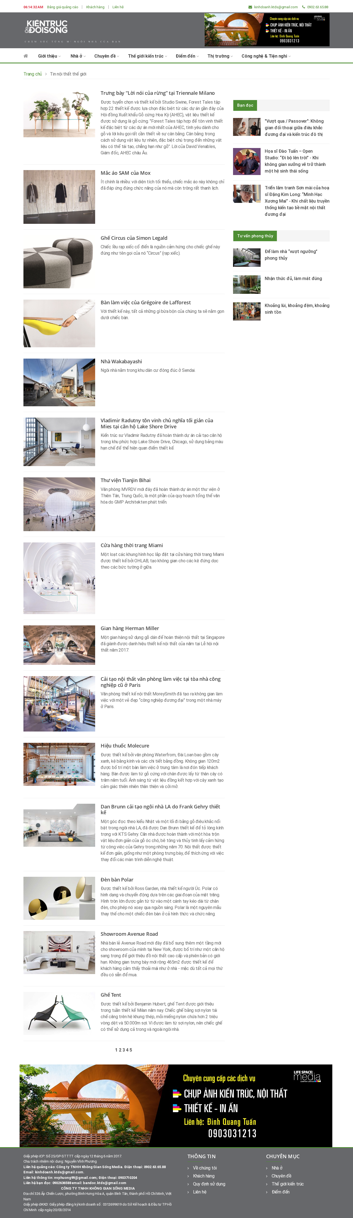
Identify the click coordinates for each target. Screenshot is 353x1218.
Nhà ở (77, 56)
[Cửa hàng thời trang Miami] (62, 578)
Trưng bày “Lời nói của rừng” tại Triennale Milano (158, 93)
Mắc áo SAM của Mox (125, 173)
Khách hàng (95, 7)
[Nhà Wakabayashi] (62, 382)
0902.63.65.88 (317, 7)
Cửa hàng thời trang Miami (132, 545)
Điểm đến (186, 56)
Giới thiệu (48, 56)
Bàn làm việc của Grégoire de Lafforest (146, 302)
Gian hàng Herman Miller (130, 628)
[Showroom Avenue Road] (62, 952)
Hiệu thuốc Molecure (125, 745)
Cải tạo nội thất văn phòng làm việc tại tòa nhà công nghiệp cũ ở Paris (161, 682)
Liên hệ (118, 7)
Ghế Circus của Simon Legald (134, 238)
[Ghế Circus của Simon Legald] (62, 261)
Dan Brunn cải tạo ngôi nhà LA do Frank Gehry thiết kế (160, 809)
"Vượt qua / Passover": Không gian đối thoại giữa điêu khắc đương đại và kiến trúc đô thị (294, 128)
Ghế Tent (111, 994)
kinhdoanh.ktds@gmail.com (275, 7)
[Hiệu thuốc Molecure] (62, 764)
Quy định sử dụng (209, 1184)
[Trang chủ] (25, 58)
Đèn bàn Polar (117, 879)
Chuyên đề (105, 56)
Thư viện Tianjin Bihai (126, 480)
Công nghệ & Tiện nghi (265, 56)
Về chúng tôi (204, 1168)
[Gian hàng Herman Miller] (62, 644)
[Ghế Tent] (62, 1013)
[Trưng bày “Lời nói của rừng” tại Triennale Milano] (62, 113)
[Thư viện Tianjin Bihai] (62, 504)
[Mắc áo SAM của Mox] (62, 196)
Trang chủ (32, 74)
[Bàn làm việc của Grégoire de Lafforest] (62, 323)
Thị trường (218, 56)
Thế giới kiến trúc (146, 56)
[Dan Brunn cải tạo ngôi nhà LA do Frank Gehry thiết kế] (62, 824)
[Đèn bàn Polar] (62, 897)
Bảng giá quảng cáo (62, 7)
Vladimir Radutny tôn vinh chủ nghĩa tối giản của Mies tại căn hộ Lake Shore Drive (157, 423)
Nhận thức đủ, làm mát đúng (293, 278)
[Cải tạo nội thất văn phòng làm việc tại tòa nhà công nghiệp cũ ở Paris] (62, 703)
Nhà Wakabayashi (121, 361)
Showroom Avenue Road (129, 934)
